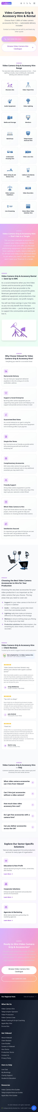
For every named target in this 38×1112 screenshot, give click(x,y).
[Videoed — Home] (6, 3)
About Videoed (6, 1038)
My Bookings (6, 1072)
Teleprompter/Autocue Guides (12, 1093)
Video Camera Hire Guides (10, 1090)
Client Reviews (6, 1041)
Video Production (7, 1015)
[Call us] (30, 3)
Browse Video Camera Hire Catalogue (17, 47)
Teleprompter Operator (9, 1012)
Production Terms (7, 1052)
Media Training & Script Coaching (13, 1020)
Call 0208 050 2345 (14, 39)
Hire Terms (5, 1049)
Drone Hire (5, 1026)
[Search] (24, 3)
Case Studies (5, 1043)
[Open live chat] (34, 1108)
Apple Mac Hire (6, 1023)
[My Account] (21, 3)
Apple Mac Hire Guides (9, 1095)
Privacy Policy (6, 1058)
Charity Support (7, 1075)
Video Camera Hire (8, 1009)
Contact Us (5, 1055)
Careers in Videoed (8, 1046)
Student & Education (8, 1078)
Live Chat (4, 1069)
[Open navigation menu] (34, 3)
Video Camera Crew (8, 1018)
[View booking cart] (27, 3)
